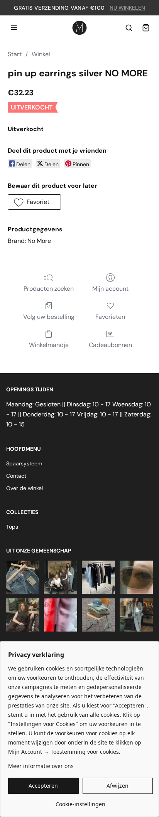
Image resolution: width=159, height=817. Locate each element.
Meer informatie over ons (41, 766)
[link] (80, 801)
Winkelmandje (49, 345)
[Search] (129, 28)
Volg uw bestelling (48, 317)
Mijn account (110, 289)
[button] (34, 202)
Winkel (41, 54)
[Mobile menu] (14, 27)
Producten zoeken (49, 289)
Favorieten (110, 317)
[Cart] (146, 28)
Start (15, 54)
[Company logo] (79, 27)
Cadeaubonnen (110, 345)
